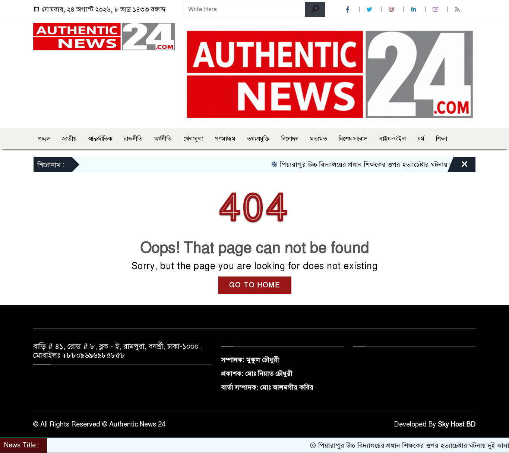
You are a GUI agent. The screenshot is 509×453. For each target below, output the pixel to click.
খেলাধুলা (193, 139)
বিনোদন (289, 139)
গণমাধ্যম (225, 139)
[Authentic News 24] (104, 36)
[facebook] (348, 9)
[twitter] (370, 9)
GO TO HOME (254, 285)
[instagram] (392, 9)
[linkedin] (414, 9)
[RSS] (458, 9)
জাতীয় (68, 139)
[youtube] (436, 9)
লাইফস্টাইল (392, 139)
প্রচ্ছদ (44, 139)
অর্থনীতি (163, 139)
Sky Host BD (457, 424)
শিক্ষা (441, 139)
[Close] (458, 166)
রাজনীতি (133, 139)
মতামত (318, 139)
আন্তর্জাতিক (100, 139)
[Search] (315, 9)
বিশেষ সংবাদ (353, 139)
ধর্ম (421, 139)
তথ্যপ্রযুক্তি (258, 139)
